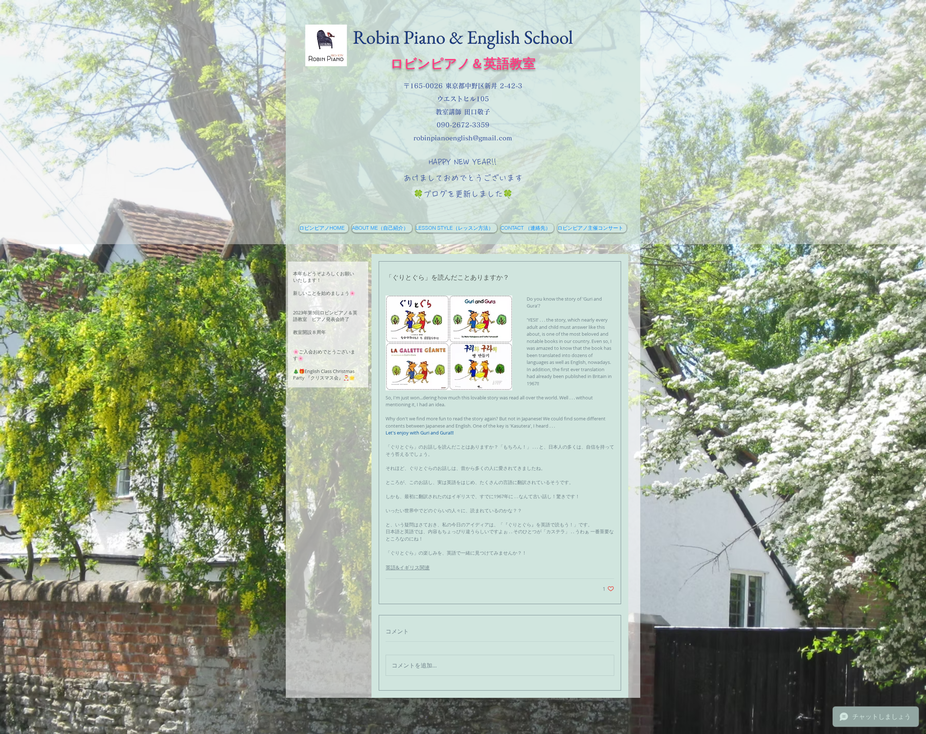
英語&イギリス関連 (408, 567)
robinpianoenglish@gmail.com (462, 138)
